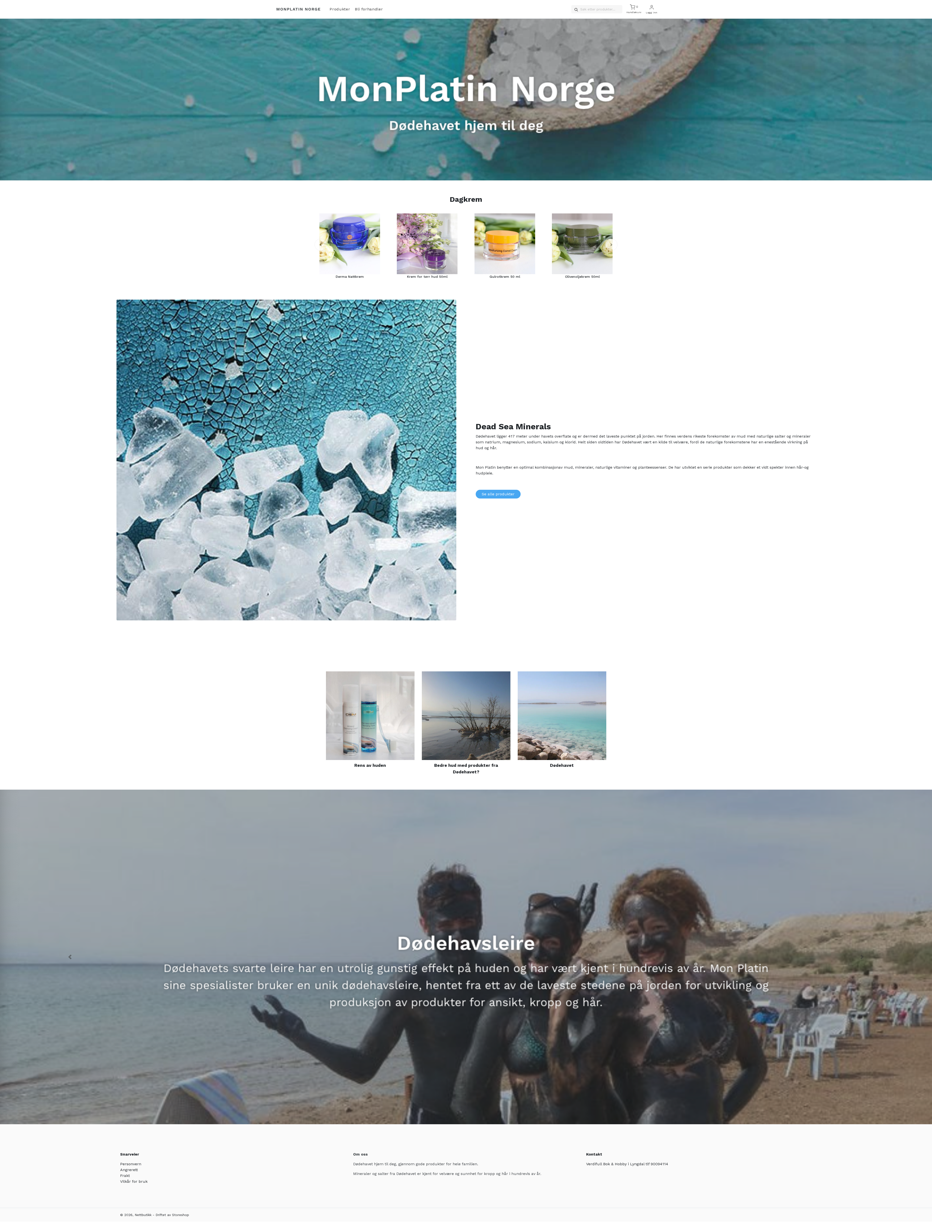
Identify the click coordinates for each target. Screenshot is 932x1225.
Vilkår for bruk (134, 1181)
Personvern (130, 1164)
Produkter (340, 9)
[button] (321, 245)
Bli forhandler (369, 9)
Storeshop (180, 1215)
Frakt (125, 1175)
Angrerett (129, 1169)
